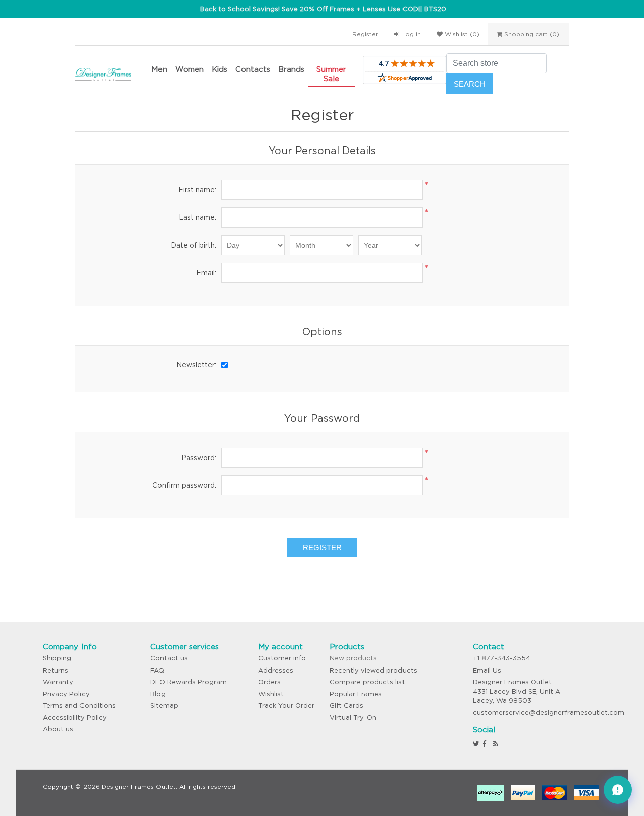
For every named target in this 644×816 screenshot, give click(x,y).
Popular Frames (356, 694)
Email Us (487, 670)
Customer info (282, 658)
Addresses (275, 670)
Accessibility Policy (75, 717)
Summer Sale (331, 74)
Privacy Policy (66, 694)
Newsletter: (196, 365)
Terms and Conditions (79, 705)
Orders (269, 682)
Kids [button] (219, 69)
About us (58, 729)
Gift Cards (346, 705)
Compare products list (367, 682)
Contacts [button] (252, 69)
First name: (197, 190)
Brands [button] (291, 69)
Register (365, 34)
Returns (55, 670)
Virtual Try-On (353, 717)
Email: (206, 273)
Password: (198, 458)
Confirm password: (184, 485)
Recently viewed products (373, 670)
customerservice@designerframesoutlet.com (548, 712)
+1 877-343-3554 (501, 658)
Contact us (169, 658)
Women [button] (189, 69)
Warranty (58, 682)
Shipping (57, 658)
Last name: (197, 217)
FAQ (157, 670)
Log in (410, 34)
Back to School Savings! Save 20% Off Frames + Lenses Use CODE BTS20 (323, 9)
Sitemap (164, 705)
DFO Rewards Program (188, 682)
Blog (158, 694)
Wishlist (271, 694)
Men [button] (159, 69)
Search (470, 84)
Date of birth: (193, 245)
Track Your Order (286, 705)
